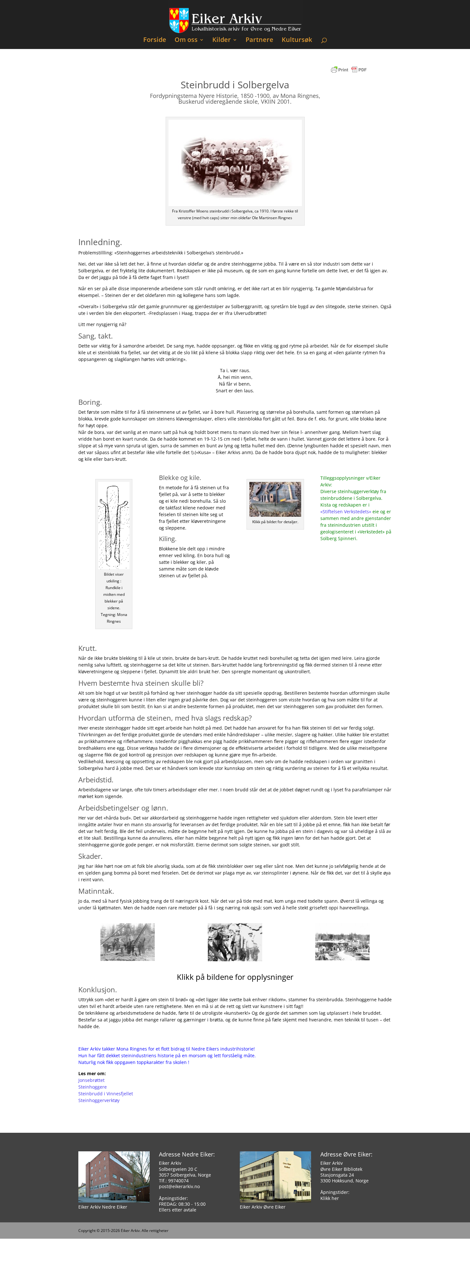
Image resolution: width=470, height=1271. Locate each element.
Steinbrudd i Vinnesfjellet (105, 1094)
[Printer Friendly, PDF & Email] (349, 73)
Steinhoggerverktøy (99, 1100)
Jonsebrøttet (91, 1080)
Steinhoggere (92, 1087)
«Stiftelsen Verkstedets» (345, 511)
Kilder (221, 40)
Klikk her (329, 1198)
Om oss (186, 40)
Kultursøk (297, 40)
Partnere (259, 40)
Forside (154, 40)
